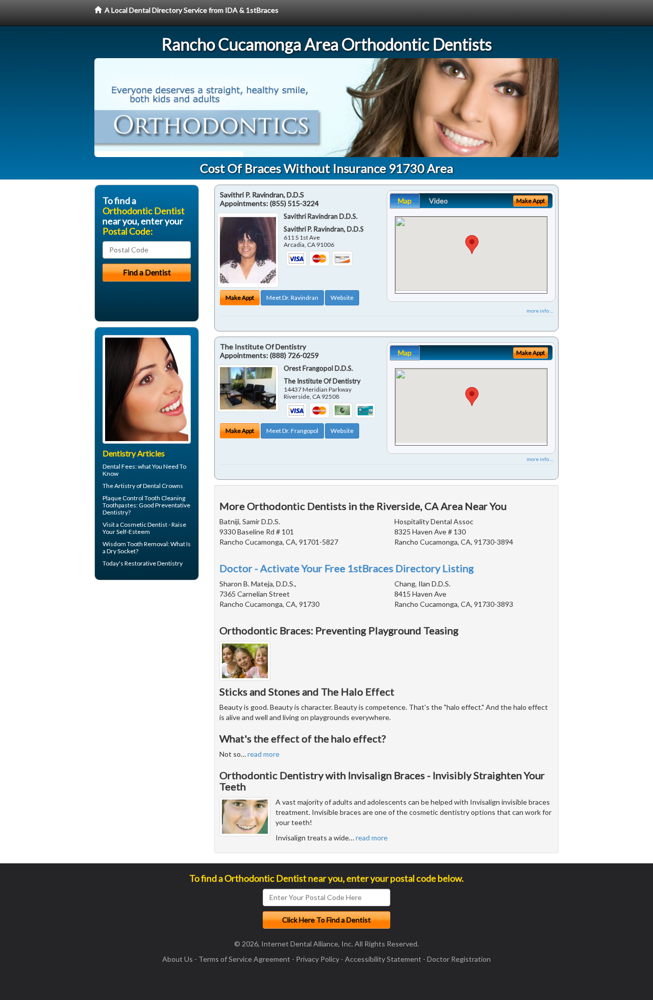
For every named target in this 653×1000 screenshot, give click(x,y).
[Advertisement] (146, 667)
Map (405, 200)
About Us (177, 959)
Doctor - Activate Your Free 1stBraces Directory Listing (346, 568)
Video (438, 200)
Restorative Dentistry (153, 563)
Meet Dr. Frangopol (292, 430)
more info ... (539, 310)
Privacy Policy (317, 959)
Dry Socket (121, 551)
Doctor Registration (459, 959)
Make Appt (239, 297)
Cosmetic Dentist (143, 524)
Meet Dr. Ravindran (292, 297)
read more (263, 754)
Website (342, 297)
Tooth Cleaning (164, 498)
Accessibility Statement (383, 959)
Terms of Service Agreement (244, 959)
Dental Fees (119, 466)
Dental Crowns (163, 486)
